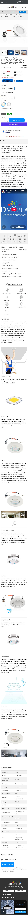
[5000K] (9, 104)
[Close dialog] (26, 900)
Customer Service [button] (7, 894)
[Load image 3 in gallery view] (17, 52)
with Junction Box (7, 92)
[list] (14, 33)
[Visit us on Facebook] (6, 886)
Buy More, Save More (6, 108)
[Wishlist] (19, 7)
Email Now (22, 890)
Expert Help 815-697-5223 (13, 136)
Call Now (9, 890)
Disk (3, 88)
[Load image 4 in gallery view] (24, 52)
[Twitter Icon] (9, 886)
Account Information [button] (8, 897)
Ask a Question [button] (8, 864)
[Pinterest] (12, 886)
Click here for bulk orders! (7, 77)
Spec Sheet (19, 81)
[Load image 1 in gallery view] (4, 52)
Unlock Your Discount (21, 911)
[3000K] (3, 104)
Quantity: (3, 117)
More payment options (14, 127)
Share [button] (3, 140)
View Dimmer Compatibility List (7, 81)
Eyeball (11, 88)
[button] (2, 7)
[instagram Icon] (16, 886)
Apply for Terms (6, 67)
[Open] (3, 911)
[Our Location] (22, 886)
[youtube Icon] (19, 886)
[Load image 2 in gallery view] (11, 52)
